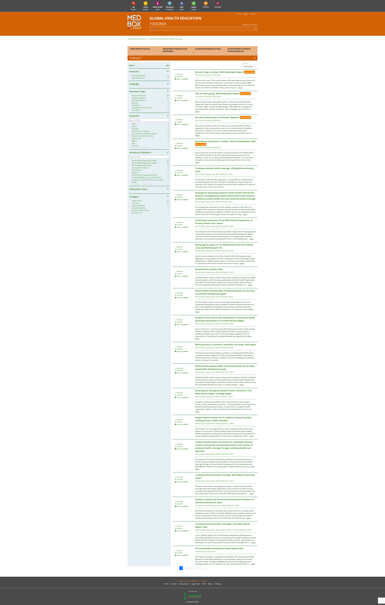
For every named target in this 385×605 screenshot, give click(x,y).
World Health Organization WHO (207, 174)
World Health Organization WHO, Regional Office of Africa (216, 530)
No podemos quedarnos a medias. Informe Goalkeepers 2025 (225, 141)
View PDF (179, 76)
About (210, 584)
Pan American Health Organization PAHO (210, 505)
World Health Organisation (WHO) (208, 226)
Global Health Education (137, 39)
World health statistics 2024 (209, 269)
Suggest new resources (250, 24)
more (240, 88)
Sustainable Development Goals (208, 49)
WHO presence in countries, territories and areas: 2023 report (225, 344)
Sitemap (218, 584)
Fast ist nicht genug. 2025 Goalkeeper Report (217, 93)
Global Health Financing (140, 49)
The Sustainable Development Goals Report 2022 (219, 548)
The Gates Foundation (203, 75)
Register (245, 14)
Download (179, 74)
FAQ (204, 584)
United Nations (201, 551)
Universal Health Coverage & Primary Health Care (239, 50)
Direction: (246, 63)
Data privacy (184, 584)
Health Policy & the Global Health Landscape (166, 39)
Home (166, 584)
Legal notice (195, 584)
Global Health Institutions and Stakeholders (175, 50)
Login (239, 14)
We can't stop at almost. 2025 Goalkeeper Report (219, 72)
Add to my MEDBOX (182, 79)
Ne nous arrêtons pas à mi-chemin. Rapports (217, 117)
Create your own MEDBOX (188, 581)
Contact (174, 584)
